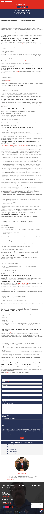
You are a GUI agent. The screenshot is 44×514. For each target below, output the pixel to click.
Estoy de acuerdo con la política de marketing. (11, 426)
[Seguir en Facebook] (18, 7)
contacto (7, 372)
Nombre (5, 377)
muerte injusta (8, 80)
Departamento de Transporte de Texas (8, 190)
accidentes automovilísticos (19, 43)
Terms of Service (24, 512)
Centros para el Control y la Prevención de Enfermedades (18, 149)
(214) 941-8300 (6, 496)
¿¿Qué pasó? (6, 401)
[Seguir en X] (20, 7)
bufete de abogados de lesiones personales (13, 332)
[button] (6, 1)
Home (2, 22)
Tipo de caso (6, 398)
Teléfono (5, 381)
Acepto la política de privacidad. (9, 418)
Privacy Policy (19, 512)
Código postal (6, 392)
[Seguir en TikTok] (22, 7)
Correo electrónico (5, 385)
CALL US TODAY (22, 4)
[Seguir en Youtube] (27, 7)
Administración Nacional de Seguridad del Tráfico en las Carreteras (15, 145)
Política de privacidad (25, 434)
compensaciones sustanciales (23, 283)
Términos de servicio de (35, 434)
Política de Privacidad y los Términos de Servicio (18, 420)
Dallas (5, 22)
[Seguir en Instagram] (24, 7)
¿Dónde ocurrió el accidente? (9, 389)
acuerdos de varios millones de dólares (24, 60)
